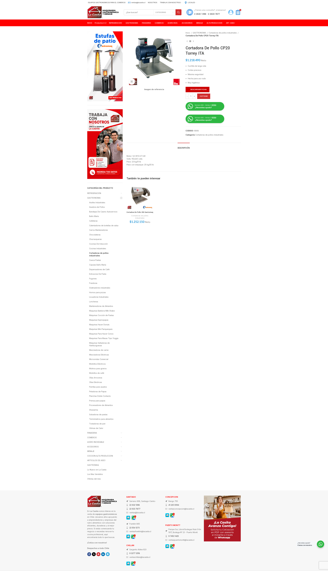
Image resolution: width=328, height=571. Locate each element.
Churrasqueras (95, 239)
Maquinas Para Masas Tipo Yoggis (103, 338)
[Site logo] (103, 12)
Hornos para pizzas (97, 292)
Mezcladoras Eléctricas (99, 355)
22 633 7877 (134, 509)
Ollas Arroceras (95, 378)
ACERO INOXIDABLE (95, 442)
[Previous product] (187, 41)
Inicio (188, 33)
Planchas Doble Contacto (100, 396)
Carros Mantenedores (98, 230)
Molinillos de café (96, 373)
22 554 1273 (134, 528)
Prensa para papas (97, 401)
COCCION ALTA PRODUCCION (100, 456)
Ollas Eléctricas (95, 382)
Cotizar (204, 96)
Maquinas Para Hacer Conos (101, 334)
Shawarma (93, 410)
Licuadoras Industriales (99, 297)
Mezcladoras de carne (99, 350)
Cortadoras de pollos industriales (99, 254)
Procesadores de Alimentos (101, 405)
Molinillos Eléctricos (97, 364)
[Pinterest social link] (98, 554)
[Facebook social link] (89, 554)
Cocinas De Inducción (98, 244)
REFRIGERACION (94, 193)
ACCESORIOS (93, 447)
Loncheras (93, 301)
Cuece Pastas (95, 260)
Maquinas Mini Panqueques (101, 329)
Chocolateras (95, 235)
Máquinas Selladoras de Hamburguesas (99, 344)
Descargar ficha (198, 89)
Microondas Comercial (98, 359)
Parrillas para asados (98, 387)
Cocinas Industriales (97, 248)
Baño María (94, 216)
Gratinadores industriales (99, 288)
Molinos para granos (98, 368)
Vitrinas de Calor (96, 428)
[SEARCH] (178, 12)
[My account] (231, 12)
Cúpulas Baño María (97, 265)
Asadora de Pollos (97, 207)
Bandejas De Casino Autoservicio (103, 212)
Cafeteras (93, 221)
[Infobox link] (136, 2)
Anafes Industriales (97, 202)
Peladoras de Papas (97, 391)
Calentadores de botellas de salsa (103, 225)
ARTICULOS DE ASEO (96, 460)
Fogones (93, 278)
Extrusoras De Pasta (97, 274)
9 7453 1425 (173, 536)
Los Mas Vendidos (95, 474)
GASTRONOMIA (94, 198)
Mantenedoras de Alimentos (101, 306)
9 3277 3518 (134, 553)
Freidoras (93, 283)
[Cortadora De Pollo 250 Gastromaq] (140, 196)
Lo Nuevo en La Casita (96, 470)
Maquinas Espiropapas (98, 320)
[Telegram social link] (108, 554)
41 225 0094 (173, 505)
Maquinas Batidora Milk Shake (102, 311)
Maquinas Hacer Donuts (99, 324)
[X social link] (94, 554)
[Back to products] (190, 41)
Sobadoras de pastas (98, 414)
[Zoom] (131, 81)
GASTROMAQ (93, 465)
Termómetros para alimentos (101, 419)
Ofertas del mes (94, 479)
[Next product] (193, 41)
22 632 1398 (134, 505)
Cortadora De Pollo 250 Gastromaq (140, 212)
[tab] (184, 147)
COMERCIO (92, 437)
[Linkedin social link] (103, 554)
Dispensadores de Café (99, 269)
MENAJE (90, 451)
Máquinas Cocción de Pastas (101, 315)
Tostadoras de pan (97, 424)
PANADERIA (92, 433)
